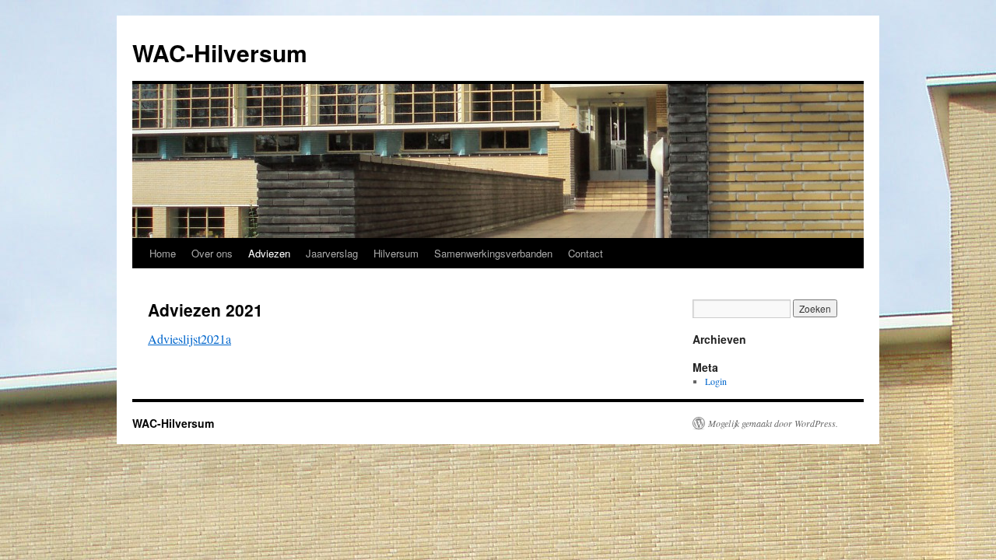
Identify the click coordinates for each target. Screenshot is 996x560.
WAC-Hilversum (219, 52)
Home (162, 253)
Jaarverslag (332, 253)
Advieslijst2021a (189, 339)
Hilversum (396, 253)
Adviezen (269, 253)
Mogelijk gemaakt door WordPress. (773, 423)
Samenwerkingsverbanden (493, 253)
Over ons (212, 253)
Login (716, 381)
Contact (585, 253)
